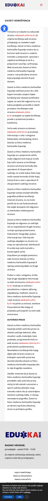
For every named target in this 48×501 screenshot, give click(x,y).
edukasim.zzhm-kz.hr (25, 35)
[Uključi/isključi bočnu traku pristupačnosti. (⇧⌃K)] (4, 28)
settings (27, 492)
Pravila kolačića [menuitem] (23, 479)
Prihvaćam (8, 497)
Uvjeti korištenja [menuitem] (23, 472)
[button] (41, 6)
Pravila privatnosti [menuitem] (22, 476)
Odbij (19, 497)
